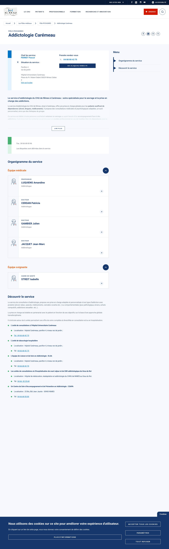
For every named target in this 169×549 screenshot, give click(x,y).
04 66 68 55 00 (23, 397)
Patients (39, 12)
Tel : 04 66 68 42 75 (21, 336)
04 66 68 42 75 (70, 59)
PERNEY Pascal (28, 57)
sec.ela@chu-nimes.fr (77, 66)
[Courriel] (153, 34)
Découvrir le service (128, 68)
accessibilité (160, 2)
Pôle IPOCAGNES (45, 23)
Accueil (8, 23)
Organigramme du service (130, 61)
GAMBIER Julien (30, 223)
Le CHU (27, 12)
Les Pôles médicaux (25, 23)
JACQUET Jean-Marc (33, 244)
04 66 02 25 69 (23, 381)
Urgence (152, 12)
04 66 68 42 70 (23, 366)
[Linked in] (148, 34)
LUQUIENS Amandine (33, 182)
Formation (75, 12)
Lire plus (58, 128)
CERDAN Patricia (30, 203)
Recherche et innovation (98, 12)
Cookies (163, 514)
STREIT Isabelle (30, 279)
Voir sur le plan (26, 83)
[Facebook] (143, 34)
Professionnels (57, 12)
